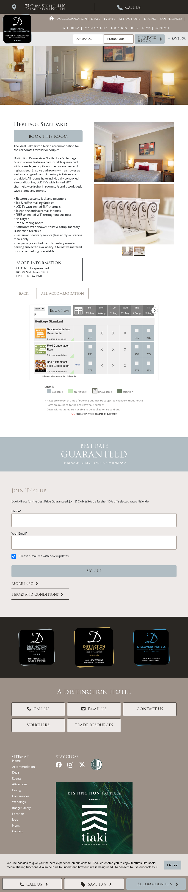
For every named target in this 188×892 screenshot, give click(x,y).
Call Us (133, 8)
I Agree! (172, 865)
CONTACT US (150, 709)
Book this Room (48, 137)
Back (23, 294)
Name (15, 511)
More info (22, 584)
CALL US (41, 709)
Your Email (18, 534)
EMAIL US (97, 709)
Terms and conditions (35, 595)
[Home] (51, 18)
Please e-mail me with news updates (44, 556)
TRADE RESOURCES (94, 725)
